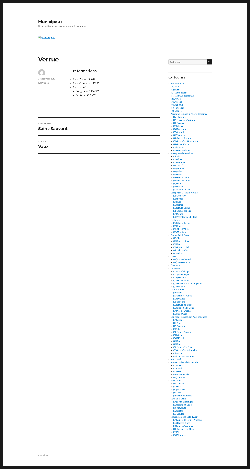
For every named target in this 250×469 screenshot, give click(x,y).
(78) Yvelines (179, 299)
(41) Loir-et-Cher (181, 250)
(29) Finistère (179, 226)
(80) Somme (179, 377)
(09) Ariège (178, 320)
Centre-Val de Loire (180, 235)
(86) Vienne (43, 83)
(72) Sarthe (178, 411)
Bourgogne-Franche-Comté (184, 193)
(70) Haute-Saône (181, 208)
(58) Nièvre (178, 205)
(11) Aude (177, 323)
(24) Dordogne (180, 129)
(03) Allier (177, 159)
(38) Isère (177, 171)
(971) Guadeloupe (181, 271)
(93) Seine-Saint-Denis (183, 308)
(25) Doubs (178, 199)
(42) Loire (177, 174)
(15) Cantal (178, 165)
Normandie (176, 380)
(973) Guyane (179, 277)
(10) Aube (175, 87)
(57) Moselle (176, 102)
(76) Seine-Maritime (182, 396)
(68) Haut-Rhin (177, 108)
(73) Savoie (178, 187)
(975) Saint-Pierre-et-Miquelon (187, 283)
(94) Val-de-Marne (182, 311)
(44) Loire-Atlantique (183, 402)
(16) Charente (179, 117)
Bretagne (175, 220)
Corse (173, 256)
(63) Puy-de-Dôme (182, 180)
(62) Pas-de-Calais (182, 374)
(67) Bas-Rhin (177, 105)
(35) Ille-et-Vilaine (181, 229)
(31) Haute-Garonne (182, 332)
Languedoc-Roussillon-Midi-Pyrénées (189, 317)
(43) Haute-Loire (181, 177)
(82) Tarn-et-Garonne (183, 356)
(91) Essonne (179, 302)
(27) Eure (177, 386)
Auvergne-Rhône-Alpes (182, 153)
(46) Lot (176, 341)
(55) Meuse (176, 99)
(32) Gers (177, 335)
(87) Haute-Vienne (182, 150)
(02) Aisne (178, 365)
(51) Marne (176, 90)
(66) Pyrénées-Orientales (185, 350)
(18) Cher (177, 238)
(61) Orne (177, 393)
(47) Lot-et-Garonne (182, 138)
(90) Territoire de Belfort (185, 217)
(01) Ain (176, 156)
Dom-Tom (176, 268)
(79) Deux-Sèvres (181, 144)
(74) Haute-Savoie (181, 190)
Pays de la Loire (178, 399)
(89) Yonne (178, 214)
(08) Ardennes (177, 84)
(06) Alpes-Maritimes (183, 426)
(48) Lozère (178, 344)
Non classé (176, 359)
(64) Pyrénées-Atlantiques (185, 141)
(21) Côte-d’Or (179, 196)
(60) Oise (177, 371)
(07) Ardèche (179, 162)
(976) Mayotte (179, 286)
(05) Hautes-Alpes (181, 423)
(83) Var (176, 432)
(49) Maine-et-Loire (182, 405)
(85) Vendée (178, 414)
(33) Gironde (179, 132)
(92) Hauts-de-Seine (182, 305)
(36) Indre (178, 244)
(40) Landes (179, 135)
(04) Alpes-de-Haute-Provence (187, 420)
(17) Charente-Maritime (184, 120)
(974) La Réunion (181, 280)
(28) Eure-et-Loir (181, 241)
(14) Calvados (179, 383)
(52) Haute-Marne (179, 93)
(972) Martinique (181, 274)
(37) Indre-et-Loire (182, 247)
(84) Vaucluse (179, 435)
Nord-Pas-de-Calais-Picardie (184, 362)
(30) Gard (177, 329)
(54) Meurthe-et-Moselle (182, 96)
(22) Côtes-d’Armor (182, 223)
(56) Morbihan (179, 232)
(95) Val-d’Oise (180, 314)
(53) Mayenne (179, 408)
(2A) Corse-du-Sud (182, 259)
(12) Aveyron (179, 326)
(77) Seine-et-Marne (182, 296)
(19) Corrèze (178, 123)
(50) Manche (179, 390)
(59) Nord (177, 368)
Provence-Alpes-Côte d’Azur (184, 417)
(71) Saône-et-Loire (182, 211)
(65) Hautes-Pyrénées (183, 347)
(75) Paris (177, 293)
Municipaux (50, 21)
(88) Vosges (176, 111)
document (176, 265)
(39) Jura (177, 202)
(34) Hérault (178, 338)
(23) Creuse (178, 126)
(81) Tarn (177, 353)
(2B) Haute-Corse (181, 262)
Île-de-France (177, 290)
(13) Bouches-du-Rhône (184, 429)
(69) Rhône (178, 183)
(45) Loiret (178, 253)
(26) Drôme (178, 168)
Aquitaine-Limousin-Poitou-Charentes (189, 114)
